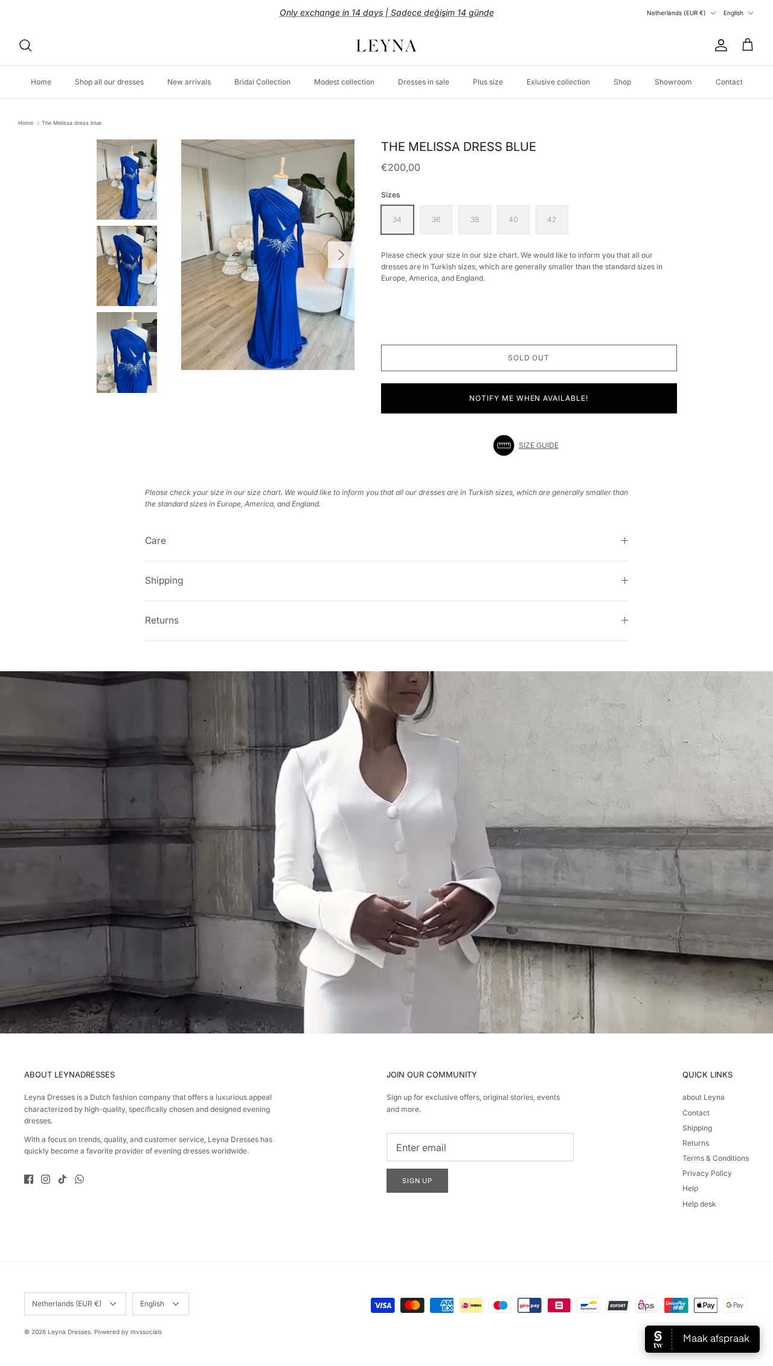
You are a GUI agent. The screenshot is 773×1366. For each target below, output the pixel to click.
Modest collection (344, 81)
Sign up (417, 1180)
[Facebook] (28, 1179)
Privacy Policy (707, 1173)
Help (690, 1188)
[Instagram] (45, 1179)
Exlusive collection (558, 81)
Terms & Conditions (715, 1158)
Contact (729, 81)
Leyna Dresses (69, 1331)
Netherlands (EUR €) (676, 12)
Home (41, 81)
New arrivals (189, 81)
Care (155, 540)
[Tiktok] (62, 1179)
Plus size (488, 81)
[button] (529, 445)
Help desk (699, 1203)
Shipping (164, 580)
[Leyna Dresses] (386, 45)
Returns (162, 620)
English (733, 12)
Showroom (673, 81)
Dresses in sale (423, 81)
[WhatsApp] (79, 1179)
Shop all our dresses (109, 81)
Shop (622, 81)
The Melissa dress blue (71, 123)
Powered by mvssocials (128, 1331)
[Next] (341, 254)
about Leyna (703, 1097)
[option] (267, 255)
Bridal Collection (262, 81)
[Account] (718, 45)
